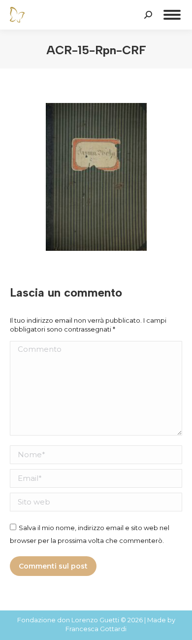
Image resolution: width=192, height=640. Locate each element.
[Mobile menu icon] (172, 15)
